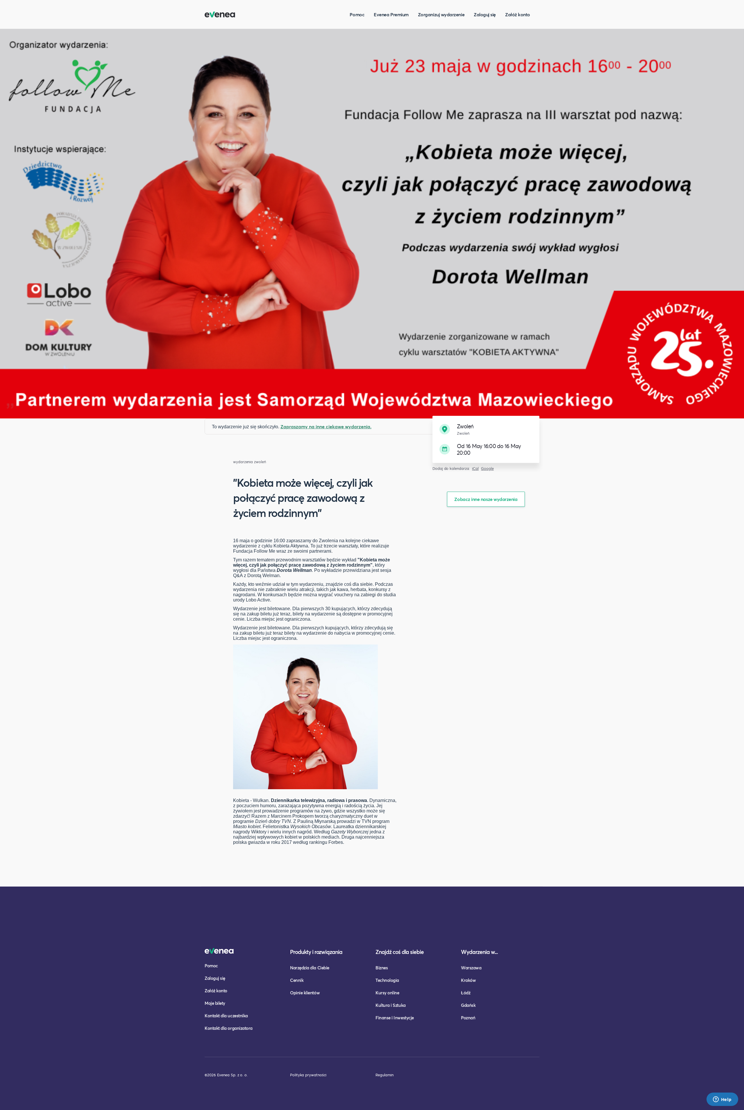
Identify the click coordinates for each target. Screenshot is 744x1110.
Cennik (296, 980)
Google (487, 468)
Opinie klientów (305, 993)
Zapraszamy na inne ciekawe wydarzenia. (325, 426)
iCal (475, 468)
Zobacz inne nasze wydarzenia (485, 499)
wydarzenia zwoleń (249, 462)
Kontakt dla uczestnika (226, 1015)
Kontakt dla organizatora (229, 1028)
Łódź (465, 993)
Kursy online (387, 993)
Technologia (387, 980)
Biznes (381, 968)
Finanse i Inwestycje (394, 1018)
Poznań (468, 1018)
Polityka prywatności (308, 1074)
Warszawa (471, 968)
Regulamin (384, 1074)
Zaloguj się (485, 14)
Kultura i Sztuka (390, 1005)
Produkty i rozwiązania (316, 951)
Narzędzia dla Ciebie (309, 968)
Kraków (468, 980)
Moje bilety (215, 1003)
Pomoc (357, 14)
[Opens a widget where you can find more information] (722, 1100)
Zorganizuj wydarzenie (441, 14)
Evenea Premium (391, 14)
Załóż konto (517, 14)
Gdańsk (468, 1005)
